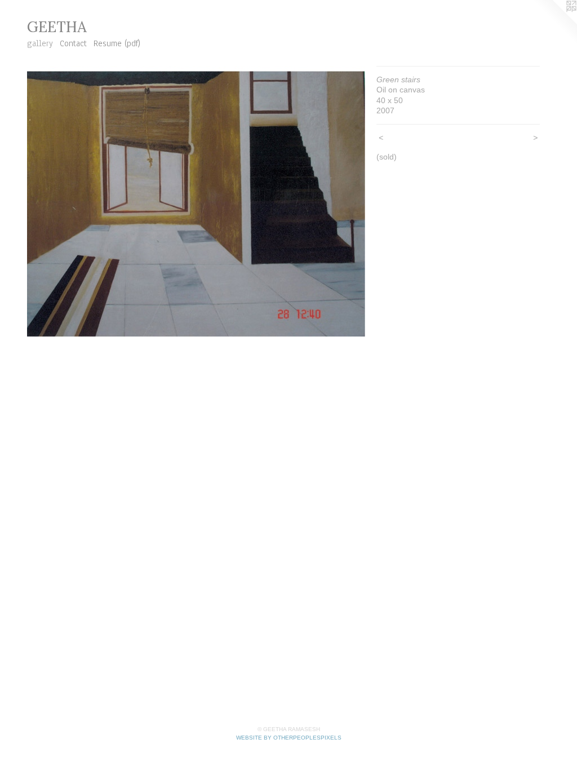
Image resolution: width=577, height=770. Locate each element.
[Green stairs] (196, 201)
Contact (73, 43)
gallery (40, 43)
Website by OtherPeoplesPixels (288, 737)
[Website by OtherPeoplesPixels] (554, 22)
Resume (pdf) (117, 43)
